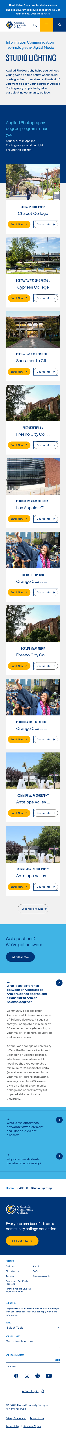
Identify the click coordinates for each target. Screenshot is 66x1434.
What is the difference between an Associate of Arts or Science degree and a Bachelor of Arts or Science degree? (27, 991)
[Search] (59, 25)
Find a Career (12, 1271)
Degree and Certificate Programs (17, 1282)
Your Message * (13, 1336)
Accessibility (12, 1426)
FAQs (35, 1271)
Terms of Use (37, 1418)
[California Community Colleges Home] (16, 25)
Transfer (10, 1276)
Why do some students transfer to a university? (24, 1159)
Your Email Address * (15, 1355)
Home (10, 1188)
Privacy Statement (16, 1418)
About (36, 1266)
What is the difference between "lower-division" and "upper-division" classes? (25, 1127)
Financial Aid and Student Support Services (18, 1290)
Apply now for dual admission (40, 4)
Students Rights (32, 1426)
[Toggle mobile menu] (46, 25)
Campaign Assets (41, 1276)
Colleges (10, 1266)
